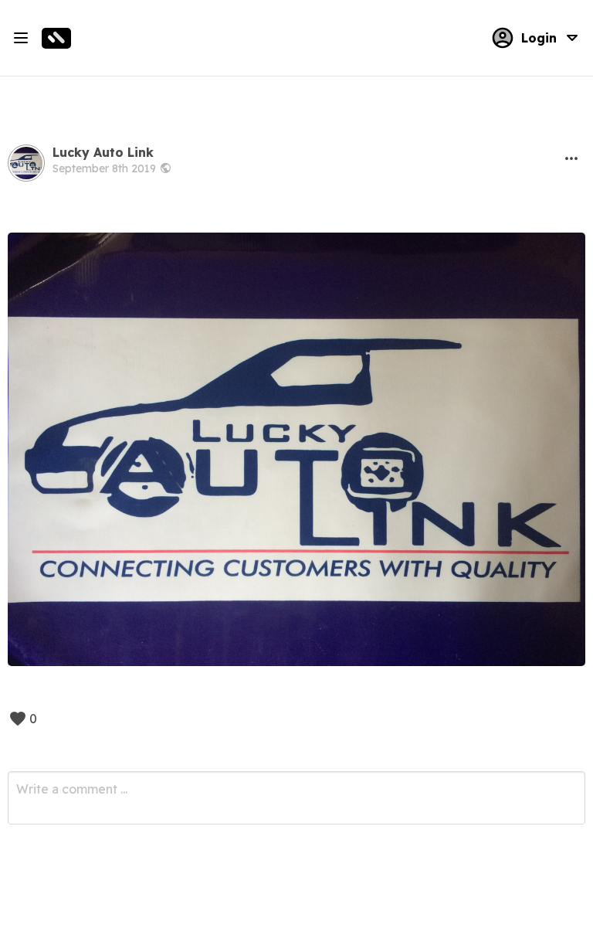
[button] (571, 158)
